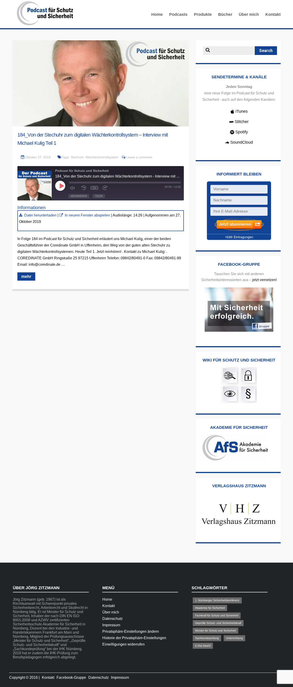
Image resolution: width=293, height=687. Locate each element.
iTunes (241, 111)
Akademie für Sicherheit (210, 608)
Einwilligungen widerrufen (123, 644)
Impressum (111, 625)
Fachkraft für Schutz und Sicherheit (216, 615)
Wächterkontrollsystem (101, 157)
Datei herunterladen (40, 215)
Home (157, 14)
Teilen (99, 196)
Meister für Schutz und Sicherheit (215, 630)
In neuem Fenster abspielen (87, 215)
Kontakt (273, 14)
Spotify (241, 132)
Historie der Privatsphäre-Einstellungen (134, 638)
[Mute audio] (73, 188)
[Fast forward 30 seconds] (106, 188)
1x (94, 187)
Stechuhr (77, 157)
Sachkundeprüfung (207, 638)
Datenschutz (112, 619)
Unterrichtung (234, 638)
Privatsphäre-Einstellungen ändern (130, 631)
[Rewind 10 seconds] (83, 188)
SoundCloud (241, 142)
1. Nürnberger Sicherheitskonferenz (217, 600)
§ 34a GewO (203, 645)
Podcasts (178, 14)
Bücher (225, 14)
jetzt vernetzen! (264, 280)
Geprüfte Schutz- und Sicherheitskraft (218, 623)
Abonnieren (79, 196)
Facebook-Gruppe (71, 677)
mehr (26, 276)
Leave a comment (139, 157)
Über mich (249, 14)
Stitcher (241, 121)
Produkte (203, 14)
